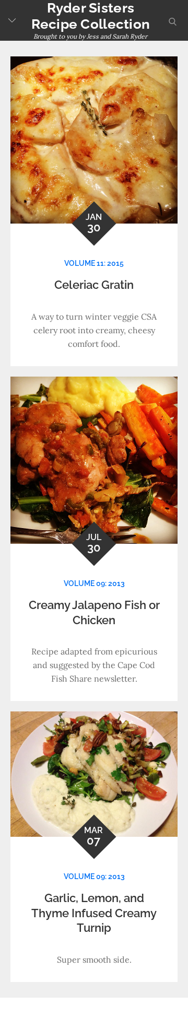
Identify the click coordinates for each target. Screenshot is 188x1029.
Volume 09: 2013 (94, 583)
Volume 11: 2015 (94, 263)
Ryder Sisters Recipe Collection (90, 16)
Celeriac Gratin (94, 284)
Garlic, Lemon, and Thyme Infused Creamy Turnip (94, 912)
